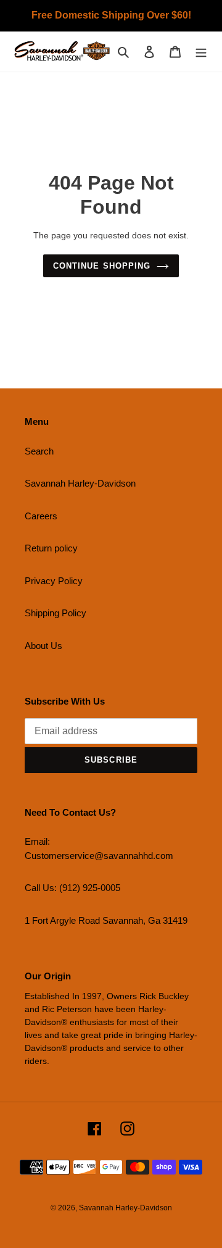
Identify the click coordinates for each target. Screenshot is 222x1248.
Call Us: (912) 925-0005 (72, 887)
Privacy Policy (54, 581)
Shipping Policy (55, 613)
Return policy (51, 548)
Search (39, 451)
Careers (41, 516)
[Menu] (201, 51)
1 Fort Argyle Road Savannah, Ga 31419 (106, 920)
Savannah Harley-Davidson (80, 483)
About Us (43, 645)
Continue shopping (101, 265)
